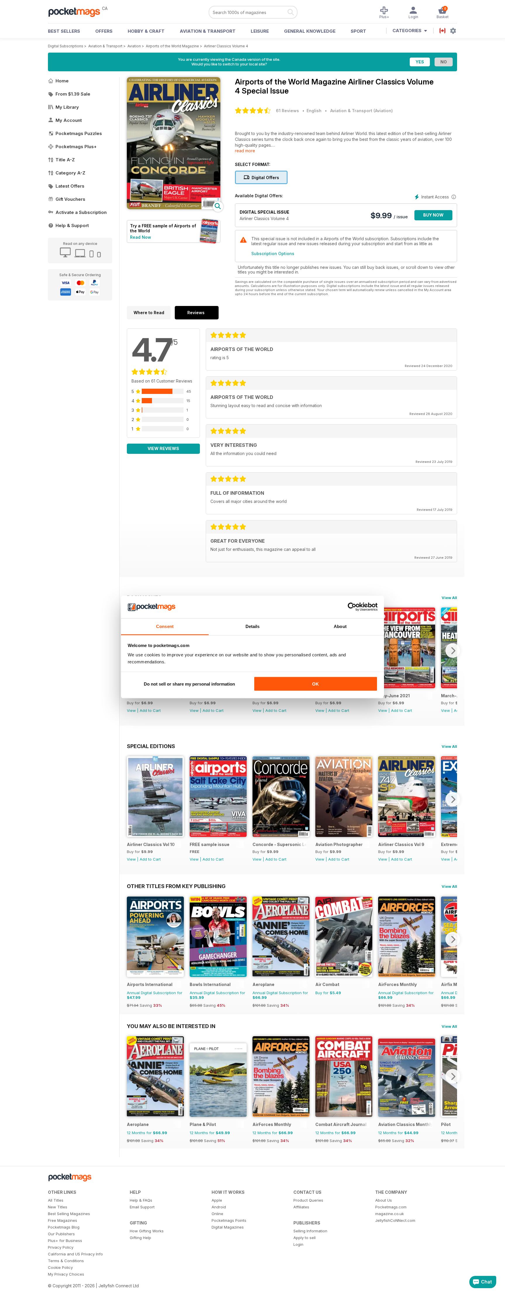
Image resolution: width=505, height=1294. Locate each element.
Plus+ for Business (65, 1240)
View (131, 710)
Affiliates (301, 1207)
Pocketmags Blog (63, 1227)
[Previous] (131, 799)
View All (449, 597)
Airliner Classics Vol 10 (151, 844)
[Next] (452, 650)
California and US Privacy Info (75, 1254)
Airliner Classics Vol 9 (401, 844)
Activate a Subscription (81, 212)
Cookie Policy (60, 1267)
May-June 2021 (394, 695)
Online (217, 1213)
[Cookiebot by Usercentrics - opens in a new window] (352, 607)
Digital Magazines (228, 1227)
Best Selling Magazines (69, 1213)
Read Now (140, 237)
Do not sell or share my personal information (189, 683)
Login (298, 1244)
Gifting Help (140, 1237)
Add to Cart (150, 710)
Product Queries (308, 1200)
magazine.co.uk (389, 1213)
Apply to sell (304, 1237)
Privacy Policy (60, 1247)
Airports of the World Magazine (172, 46)
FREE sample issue (209, 844)
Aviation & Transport (208, 31)
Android (219, 1207)
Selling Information (310, 1231)
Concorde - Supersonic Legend (279, 844)
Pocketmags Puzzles (79, 133)
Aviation (134, 46)
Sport (358, 31)
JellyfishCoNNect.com (395, 1220)
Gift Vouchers (70, 199)
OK (315, 683)
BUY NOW (433, 214)
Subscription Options (272, 253)
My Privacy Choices (66, 1274)
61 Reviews (287, 110)
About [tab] (340, 626)
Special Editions (151, 746)
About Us (383, 1200)
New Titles (57, 1207)
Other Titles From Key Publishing (176, 886)
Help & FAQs (141, 1200)
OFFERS (104, 31)
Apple (217, 1200)
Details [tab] (252, 626)
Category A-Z (70, 173)
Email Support (142, 1207)
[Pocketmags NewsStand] (77, 12)
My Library (67, 107)
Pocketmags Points (229, 1220)
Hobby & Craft (146, 31)
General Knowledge (309, 31)
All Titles (55, 1200)
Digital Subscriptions (65, 46)
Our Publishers (61, 1233)
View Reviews (163, 448)
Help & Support (72, 225)
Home (62, 81)
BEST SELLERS (64, 31)
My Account (69, 120)
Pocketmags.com (391, 1207)
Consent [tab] (165, 626)
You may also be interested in (171, 1026)
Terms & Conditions (66, 1260)
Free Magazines (62, 1220)
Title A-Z (65, 159)
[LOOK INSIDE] (173, 207)
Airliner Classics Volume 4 (226, 46)
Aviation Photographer (339, 844)
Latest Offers (70, 186)
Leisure (260, 31)
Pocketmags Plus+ (76, 146)
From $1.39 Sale (73, 94)
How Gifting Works (147, 1231)
